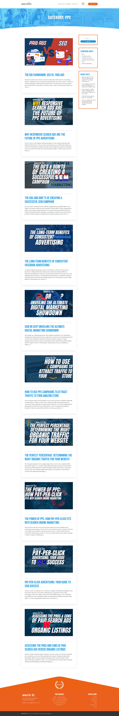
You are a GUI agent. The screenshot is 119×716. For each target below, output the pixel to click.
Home (59, 4)
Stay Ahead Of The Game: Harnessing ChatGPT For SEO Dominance (87, 79)
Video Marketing (87, 63)
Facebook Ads (86, 56)
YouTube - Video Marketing (59, 699)
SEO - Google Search (59, 697)
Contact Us (75, 4)
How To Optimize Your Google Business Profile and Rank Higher (89, 102)
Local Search (59, 704)
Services (94, 701)
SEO (83, 54)
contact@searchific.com (33, 702)
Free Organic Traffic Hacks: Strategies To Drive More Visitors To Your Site (88, 91)
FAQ (95, 702)
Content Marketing (59, 702)
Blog (63, 4)
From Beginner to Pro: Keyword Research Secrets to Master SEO (88, 85)
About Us (94, 699)
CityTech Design (47, 713)
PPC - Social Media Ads (59, 701)
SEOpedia (68, 4)
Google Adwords (87, 58)
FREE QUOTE (93, 3)
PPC (83, 62)
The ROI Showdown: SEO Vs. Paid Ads (88, 96)
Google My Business (88, 60)
